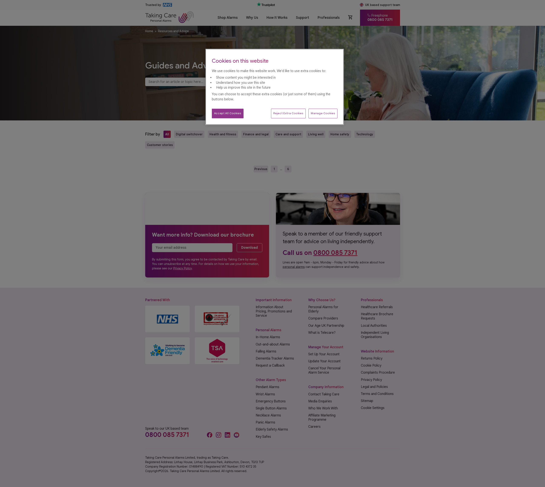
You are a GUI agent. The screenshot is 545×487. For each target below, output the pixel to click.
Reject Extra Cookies (288, 113)
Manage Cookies (323, 113)
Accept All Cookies (227, 113)
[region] (274, 87)
